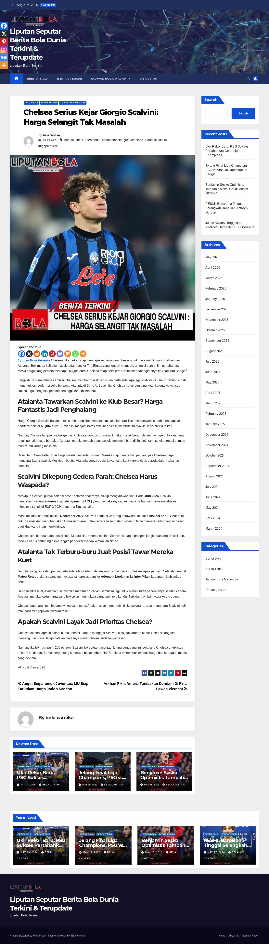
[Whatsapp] (75, 353)
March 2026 (213, 278)
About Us (148, 78)
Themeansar (78, 935)
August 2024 (214, 476)
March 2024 (213, 528)
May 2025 (212, 382)
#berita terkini (73, 140)
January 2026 (215, 299)
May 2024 (212, 507)
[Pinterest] (52, 353)
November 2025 (216, 319)
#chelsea (136, 140)
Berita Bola (38, 78)
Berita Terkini (69, 78)
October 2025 (215, 330)
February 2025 (215, 413)
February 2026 (215, 288)
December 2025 (216, 309)
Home (222, 935)
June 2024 (213, 497)
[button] (248, 78)
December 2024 (216, 434)
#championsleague (115, 140)
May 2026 (212, 257)
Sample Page (250, 935)
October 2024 (215, 455)
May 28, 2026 (154, 852)
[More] (83, 353)
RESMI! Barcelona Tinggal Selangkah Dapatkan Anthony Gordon (226, 208)
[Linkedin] (44, 353)
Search (210, 99)
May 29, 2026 (92, 852)
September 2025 (217, 340)
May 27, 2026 (217, 852)
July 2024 (212, 486)
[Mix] (67, 353)
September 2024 (217, 466)
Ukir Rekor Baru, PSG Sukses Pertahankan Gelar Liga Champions (226, 151)
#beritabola (92, 140)
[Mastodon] (60, 353)
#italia (162, 140)
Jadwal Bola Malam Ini (111, 78)
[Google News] (4, 57)
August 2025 (214, 351)
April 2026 (212, 267)
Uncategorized (215, 589)
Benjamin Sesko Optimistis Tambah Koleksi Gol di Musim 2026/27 (226, 189)
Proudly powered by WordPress (28, 935)
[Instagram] (4, 49)
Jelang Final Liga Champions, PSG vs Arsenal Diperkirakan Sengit (227, 170)
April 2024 (212, 518)
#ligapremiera (48, 146)
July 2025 (212, 361)
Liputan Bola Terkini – (34, 360)
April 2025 (212, 392)
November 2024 (216, 445)
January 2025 (215, 424)
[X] (29, 353)
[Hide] (1, 72)
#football (151, 140)
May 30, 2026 (29, 852)
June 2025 (213, 372)
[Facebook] (21, 353)
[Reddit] (36, 353)
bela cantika (51, 135)
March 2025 (213, 403)
